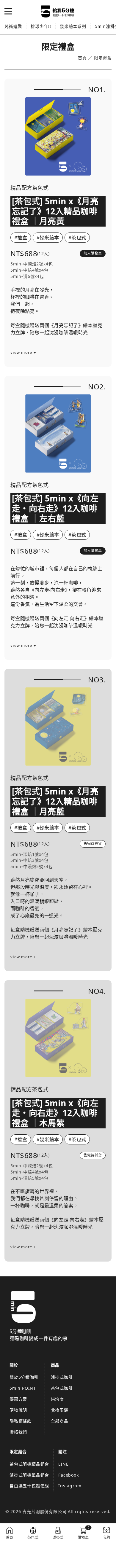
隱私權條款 (21, 1421)
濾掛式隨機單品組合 (29, 1475)
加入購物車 (93, 253)
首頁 (82, 57)
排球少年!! (41, 26)
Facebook (68, 1475)
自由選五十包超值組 (29, 1485)
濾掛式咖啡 (62, 1377)
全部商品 (59, 1421)
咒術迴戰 (13, 26)
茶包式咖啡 (62, 1388)
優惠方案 (18, 1399)
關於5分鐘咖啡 (24, 1377)
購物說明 (18, 1410)
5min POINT (23, 1388)
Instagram (69, 1485)
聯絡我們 (18, 1431)
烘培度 (57, 1399)
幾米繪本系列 (73, 26)
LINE (63, 1464)
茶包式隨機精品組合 (29, 1464)
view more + (23, 352)
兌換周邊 (59, 1410)
